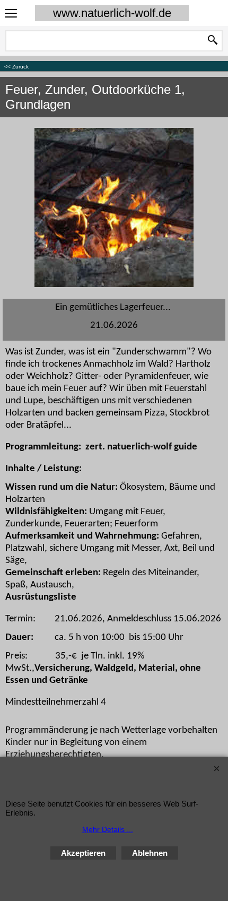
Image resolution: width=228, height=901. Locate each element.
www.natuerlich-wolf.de (112, 13)
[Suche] (212, 41)
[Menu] (11, 14)
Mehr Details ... (107, 829)
